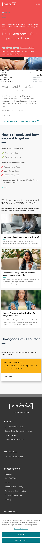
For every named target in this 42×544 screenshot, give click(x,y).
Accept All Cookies (21, 540)
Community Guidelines (14, 440)
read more (6, 115)
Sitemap (8, 500)
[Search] (36, 4)
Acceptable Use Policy (14, 487)
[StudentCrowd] (9, 4)
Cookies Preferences (13, 495)
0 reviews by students (27, 48)
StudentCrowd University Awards (18, 431)
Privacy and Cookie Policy (15, 491)
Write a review (8, 377)
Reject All (21, 534)
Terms (7, 482)
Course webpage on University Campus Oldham (20, 121)
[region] (21, 529)
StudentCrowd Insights (14, 457)
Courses (30, 24)
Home (4, 24)
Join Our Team (11, 478)
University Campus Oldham (16, 24)
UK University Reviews (14, 427)
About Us (8, 474)
